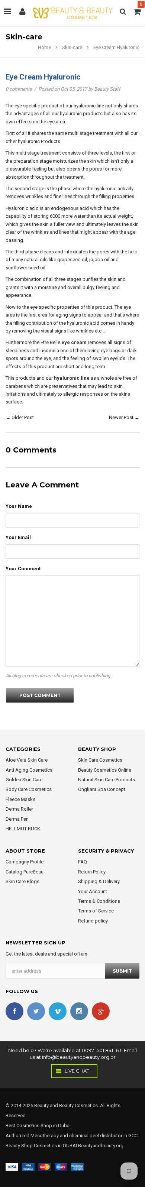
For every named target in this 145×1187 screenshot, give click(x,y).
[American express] (77, 1166)
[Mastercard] (44, 1166)
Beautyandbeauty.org (100, 1145)
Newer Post (121, 417)
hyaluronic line (72, 378)
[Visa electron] (28, 1166)
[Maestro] (61, 1166)
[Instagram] (79, 1011)
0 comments (19, 89)
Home (44, 47)
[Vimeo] (58, 1011)
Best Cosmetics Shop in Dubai (38, 1125)
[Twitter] (36, 1011)
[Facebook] (14, 1011)
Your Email (18, 537)
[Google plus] (101, 1011)
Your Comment (23, 568)
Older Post (23, 417)
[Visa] (12, 1166)
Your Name (19, 506)
